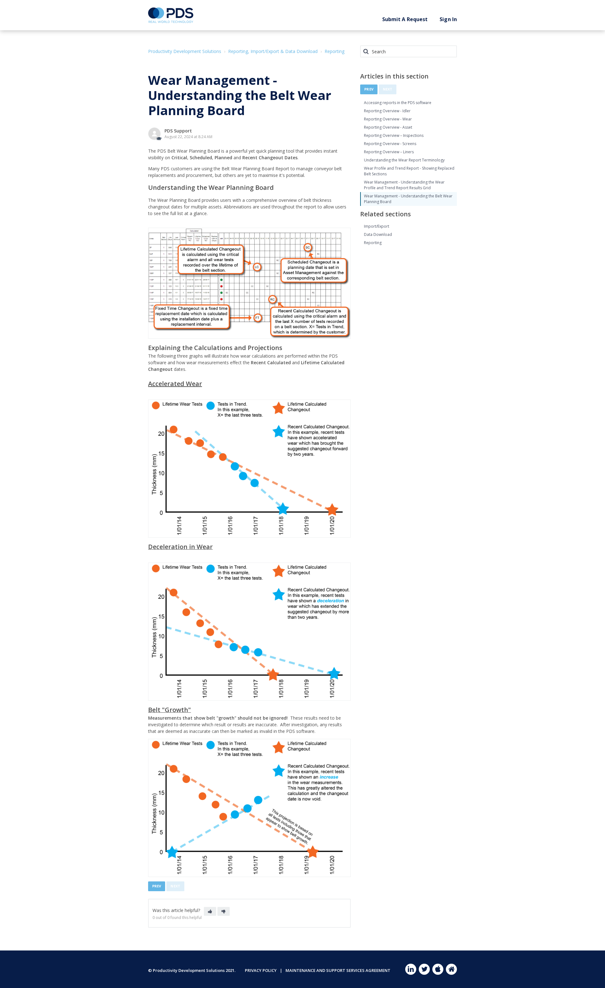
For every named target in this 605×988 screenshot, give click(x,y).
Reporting (334, 51)
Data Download (378, 234)
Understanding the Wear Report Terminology (404, 160)
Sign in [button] (448, 19)
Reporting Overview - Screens (390, 143)
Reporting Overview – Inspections (394, 135)
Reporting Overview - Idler (387, 111)
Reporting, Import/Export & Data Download (273, 51)
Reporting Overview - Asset (388, 127)
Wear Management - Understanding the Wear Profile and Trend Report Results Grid (404, 184)
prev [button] (156, 886)
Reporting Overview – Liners (389, 152)
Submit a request (405, 19)
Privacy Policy (261, 970)
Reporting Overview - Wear (388, 119)
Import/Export (376, 226)
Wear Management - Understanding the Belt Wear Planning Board (408, 198)
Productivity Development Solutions (184, 51)
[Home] (170, 15)
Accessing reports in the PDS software (397, 102)
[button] (210, 911)
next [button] (175, 886)
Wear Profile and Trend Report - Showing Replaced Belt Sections (409, 171)
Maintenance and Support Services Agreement (337, 970)
